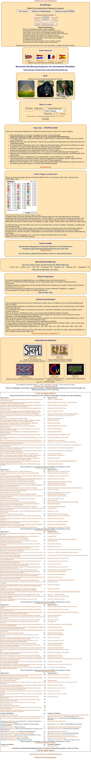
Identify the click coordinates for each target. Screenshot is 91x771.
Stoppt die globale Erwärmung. (55, 418)
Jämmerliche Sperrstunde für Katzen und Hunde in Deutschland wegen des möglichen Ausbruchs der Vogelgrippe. (20, 522)
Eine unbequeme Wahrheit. (55, 431)
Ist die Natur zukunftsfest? (54, 564)
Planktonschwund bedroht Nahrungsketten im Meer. (61, 580)
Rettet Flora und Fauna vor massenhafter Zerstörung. (61, 734)
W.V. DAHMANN (60, 116)
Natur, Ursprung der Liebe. (54, 543)
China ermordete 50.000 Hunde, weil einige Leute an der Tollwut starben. (19, 453)
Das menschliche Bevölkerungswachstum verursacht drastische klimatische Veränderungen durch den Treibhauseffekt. (20, 504)
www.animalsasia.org (12, 731)
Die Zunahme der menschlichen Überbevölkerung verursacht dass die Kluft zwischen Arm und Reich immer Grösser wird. (20, 550)
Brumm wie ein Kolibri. (53, 420)
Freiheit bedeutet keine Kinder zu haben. (58, 609)
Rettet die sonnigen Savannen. (56, 411)
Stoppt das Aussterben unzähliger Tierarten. (59, 434)
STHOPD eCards (45, 250)
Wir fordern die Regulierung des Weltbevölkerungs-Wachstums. (64, 591)
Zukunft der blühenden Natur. (55, 633)
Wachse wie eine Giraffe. (54, 423)
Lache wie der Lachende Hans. (56, 498)
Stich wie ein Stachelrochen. (55, 615)
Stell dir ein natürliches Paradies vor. (57, 494)
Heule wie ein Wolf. (52, 500)
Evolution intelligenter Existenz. (56, 647)
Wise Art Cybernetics (53, 746)
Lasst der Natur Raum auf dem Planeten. (58, 561)
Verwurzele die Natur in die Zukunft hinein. (58, 596)
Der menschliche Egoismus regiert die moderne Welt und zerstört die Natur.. (20, 580)
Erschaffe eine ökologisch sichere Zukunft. (58, 649)
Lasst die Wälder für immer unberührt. (57, 425)
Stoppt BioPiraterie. (53, 540)
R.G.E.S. (75, 377)
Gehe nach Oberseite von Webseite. (45, 333)
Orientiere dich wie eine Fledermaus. (57, 571)
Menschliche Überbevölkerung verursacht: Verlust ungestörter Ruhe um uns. (20, 594)
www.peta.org (10, 734)
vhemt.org (56, 718)
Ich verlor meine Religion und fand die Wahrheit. (60, 624)
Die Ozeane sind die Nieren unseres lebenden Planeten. (62, 539)
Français (51, 61)
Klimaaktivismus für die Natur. (55, 655)
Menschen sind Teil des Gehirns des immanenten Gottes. (62, 682)
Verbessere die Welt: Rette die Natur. (57, 408)
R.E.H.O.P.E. (10, 727)
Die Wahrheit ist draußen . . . (55, 546)
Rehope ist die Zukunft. (54, 584)
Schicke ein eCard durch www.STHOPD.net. (59, 677)
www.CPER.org (57, 733)
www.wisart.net (4, 746)
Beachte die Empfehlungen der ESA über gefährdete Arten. (63, 413)
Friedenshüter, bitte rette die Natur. (10, 500)
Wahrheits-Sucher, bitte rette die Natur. (11, 492)
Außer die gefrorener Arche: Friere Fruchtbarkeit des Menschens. (17, 733)
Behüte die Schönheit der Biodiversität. (58, 514)
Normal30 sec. (46, 19)
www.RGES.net (11, 738)
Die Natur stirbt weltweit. (54, 458)
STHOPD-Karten (32, 358)
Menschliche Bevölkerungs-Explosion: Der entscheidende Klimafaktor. (18, 494)
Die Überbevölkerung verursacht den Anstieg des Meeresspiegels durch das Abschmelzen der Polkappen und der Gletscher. (20, 572)
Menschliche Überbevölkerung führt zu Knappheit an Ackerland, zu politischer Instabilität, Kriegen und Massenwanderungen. (20, 403)
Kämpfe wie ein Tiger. (53, 511)
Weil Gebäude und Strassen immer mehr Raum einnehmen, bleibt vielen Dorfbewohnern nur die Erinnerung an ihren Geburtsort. (19, 423)
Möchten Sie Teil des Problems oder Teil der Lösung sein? (62, 736)
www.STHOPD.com (12, 739)
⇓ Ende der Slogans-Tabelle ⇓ (45, 393)
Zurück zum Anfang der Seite (46, 386)
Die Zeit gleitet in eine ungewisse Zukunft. (58, 475)
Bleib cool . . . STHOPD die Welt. (56, 594)
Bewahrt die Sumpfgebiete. (55, 645)
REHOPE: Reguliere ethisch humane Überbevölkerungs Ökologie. (64, 727)
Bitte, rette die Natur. (53, 616)
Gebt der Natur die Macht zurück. (56, 640)
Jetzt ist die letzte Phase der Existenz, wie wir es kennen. (62, 606)
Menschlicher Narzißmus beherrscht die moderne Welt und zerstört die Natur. (20, 655)
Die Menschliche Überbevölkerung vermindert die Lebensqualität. (17, 481)
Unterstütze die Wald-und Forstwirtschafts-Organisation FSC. (63, 552)
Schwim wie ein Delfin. (53, 489)
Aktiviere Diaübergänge (41, 11)
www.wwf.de (57, 724)
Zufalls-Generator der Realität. (55, 685)
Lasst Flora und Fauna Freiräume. (56, 599)
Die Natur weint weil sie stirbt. (55, 661)
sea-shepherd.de (11, 721)
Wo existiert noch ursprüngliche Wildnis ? (58, 521)
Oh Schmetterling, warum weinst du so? (58, 566)
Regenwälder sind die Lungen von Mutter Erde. (60, 664)
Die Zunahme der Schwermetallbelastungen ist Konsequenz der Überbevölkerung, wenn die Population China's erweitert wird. (22, 685)
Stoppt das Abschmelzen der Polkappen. (58, 473)
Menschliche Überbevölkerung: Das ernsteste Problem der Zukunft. (18, 498)
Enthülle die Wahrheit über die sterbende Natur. (60, 481)
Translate (62, 113)
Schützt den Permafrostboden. (55, 399)
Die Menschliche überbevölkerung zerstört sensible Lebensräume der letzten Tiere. (22, 647)
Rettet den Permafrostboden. (55, 428)
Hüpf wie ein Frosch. (53, 696)
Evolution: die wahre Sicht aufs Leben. (57, 693)
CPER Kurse (59, 358)
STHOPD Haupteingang (24, 377)
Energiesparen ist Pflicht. (54, 690)
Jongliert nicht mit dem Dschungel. (56, 483)
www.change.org (8, 724)
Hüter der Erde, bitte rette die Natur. (57, 524)
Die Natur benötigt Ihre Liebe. (55, 657)
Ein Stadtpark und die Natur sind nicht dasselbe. (60, 450)
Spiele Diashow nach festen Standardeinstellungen (45, 754)
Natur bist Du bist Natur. (54, 588)
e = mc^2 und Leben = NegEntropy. (57, 667)
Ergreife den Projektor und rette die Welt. (58, 558)
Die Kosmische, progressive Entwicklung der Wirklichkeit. (62, 442)
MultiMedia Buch (54, 377)
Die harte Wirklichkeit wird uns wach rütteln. (59, 674)
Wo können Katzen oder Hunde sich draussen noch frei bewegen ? (65, 487)
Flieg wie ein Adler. (52, 680)
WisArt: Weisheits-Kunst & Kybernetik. (57, 731)
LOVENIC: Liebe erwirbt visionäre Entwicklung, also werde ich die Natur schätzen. (68, 715)
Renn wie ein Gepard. (53, 619)
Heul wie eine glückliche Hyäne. (56, 643)
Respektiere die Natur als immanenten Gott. (59, 471)
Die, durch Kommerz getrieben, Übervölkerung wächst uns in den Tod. (19, 483)
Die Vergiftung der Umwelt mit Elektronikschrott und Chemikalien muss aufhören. (68, 555)
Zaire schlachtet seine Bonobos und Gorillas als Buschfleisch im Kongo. (19, 569)
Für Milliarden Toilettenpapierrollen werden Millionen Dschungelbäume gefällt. (20, 619)
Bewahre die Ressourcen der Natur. (57, 688)
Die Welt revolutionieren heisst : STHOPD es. (59, 515)
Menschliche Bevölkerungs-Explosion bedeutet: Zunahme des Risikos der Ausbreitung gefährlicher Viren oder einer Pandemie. (19, 537)
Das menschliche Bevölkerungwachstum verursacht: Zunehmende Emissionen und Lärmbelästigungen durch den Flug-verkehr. (22, 442)
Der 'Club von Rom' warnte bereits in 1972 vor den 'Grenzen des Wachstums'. (21, 718)
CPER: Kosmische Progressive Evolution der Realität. (14, 736)
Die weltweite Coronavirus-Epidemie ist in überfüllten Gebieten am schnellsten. (21, 615)
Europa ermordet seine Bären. (8, 680)
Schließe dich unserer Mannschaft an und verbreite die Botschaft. (64, 549)
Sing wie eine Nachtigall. (54, 503)
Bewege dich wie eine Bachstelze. (56, 440)
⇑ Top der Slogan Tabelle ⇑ (45, 750)
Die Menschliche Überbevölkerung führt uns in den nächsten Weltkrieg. (19, 487)
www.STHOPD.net (58, 739)
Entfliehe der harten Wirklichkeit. (56, 634)
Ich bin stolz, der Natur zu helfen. (56, 630)
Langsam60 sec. (37, 19)
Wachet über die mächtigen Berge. (56, 574)
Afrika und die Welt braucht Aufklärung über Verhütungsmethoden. (65, 444)
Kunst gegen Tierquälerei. (54, 533)
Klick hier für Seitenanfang (45, 757)
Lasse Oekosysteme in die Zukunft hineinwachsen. (61, 447)
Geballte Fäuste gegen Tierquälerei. (57, 485)
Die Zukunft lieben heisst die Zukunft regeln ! (12, 633)
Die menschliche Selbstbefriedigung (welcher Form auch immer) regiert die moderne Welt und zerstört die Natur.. (20, 653)
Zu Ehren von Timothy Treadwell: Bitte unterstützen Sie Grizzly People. (19, 527)
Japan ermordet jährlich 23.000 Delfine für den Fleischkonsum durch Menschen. (21, 440)
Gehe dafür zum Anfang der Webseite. (45, 468)
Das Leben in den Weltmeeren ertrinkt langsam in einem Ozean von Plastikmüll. (21, 657)
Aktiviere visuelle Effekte (64, 11)
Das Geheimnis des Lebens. (55, 627)
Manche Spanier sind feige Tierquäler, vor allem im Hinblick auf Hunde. (19, 643)
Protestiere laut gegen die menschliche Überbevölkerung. (62, 461)
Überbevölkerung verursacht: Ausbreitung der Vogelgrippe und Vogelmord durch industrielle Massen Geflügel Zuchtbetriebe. (21, 451)
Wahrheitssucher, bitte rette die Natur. (57, 495)
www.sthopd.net (19, 287)
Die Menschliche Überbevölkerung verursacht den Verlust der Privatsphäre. (20, 413)
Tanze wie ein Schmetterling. (55, 453)
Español (62, 61)
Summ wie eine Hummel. (54, 637)
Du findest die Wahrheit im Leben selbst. (58, 437)
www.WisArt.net (45, 167)
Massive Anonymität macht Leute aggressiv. (12, 514)
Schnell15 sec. (54, 19)
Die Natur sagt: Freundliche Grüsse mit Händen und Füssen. (63, 612)
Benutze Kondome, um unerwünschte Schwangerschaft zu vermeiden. (19, 506)
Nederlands (40, 61)
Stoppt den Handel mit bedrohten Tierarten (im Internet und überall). (18, 502)
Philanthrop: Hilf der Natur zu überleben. (58, 405)
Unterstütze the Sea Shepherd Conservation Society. (61, 415)
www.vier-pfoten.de (58, 716)
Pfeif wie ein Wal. (52, 508)
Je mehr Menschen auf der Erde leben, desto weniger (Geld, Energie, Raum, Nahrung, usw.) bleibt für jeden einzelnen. (20, 461)
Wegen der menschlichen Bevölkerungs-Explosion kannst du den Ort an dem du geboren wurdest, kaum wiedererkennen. (21, 448)
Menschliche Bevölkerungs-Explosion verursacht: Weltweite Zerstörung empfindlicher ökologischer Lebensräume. (19, 541)
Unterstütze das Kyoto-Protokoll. (56, 518)
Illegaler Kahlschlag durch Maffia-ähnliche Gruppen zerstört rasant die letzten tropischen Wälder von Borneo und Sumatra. (20, 711)
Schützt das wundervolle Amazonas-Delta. (58, 652)
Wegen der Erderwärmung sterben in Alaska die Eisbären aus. (17, 471)
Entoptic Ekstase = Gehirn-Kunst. (56, 455)
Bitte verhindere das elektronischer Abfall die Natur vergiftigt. (63, 502)
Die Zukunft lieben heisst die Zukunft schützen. (60, 569)
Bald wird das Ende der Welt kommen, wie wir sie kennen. (62, 402)
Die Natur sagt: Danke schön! (55, 577)
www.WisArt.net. (52, 621)
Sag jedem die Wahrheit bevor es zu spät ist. (59, 492)
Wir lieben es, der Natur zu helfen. (56, 478)
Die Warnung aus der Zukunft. (55, 463)
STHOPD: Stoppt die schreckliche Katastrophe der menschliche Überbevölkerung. (22, 716)
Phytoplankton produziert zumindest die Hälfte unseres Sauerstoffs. (65, 658)
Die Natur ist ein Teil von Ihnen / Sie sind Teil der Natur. (15, 539)
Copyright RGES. (52, 536)
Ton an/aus (23, 11)
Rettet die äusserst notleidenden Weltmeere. (59, 527)
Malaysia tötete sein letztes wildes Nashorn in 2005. (14, 418)
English (28, 61)
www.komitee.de (58, 728)
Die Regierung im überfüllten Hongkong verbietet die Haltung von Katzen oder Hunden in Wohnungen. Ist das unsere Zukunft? (21, 688)
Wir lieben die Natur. (53, 581)
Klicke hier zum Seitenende (45, 1)
